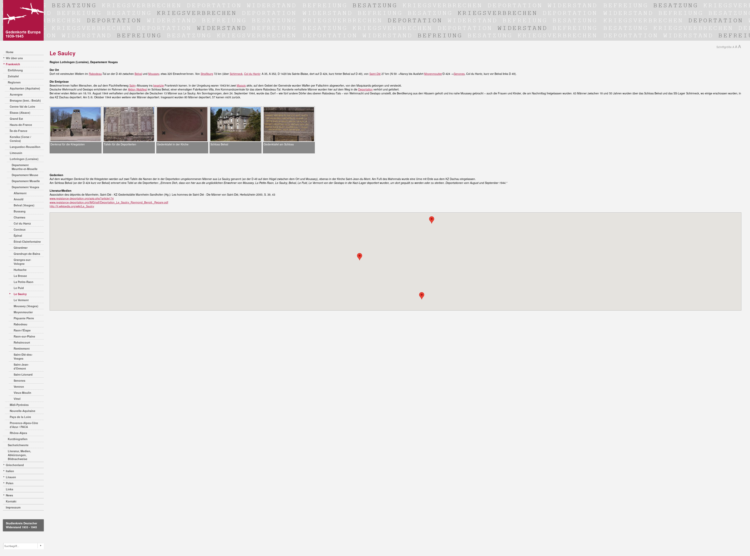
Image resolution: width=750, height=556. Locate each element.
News (9, 495)
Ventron (19, 387)
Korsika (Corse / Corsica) (20, 139)
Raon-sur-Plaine (24, 336)
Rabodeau (20, 324)
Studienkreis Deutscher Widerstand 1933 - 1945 (21, 525)
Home (9, 52)
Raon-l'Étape (22, 330)
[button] (421, 295)
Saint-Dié (375, 74)
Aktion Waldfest (137, 89)
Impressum (13, 507)
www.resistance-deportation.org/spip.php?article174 (82, 198)
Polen (9, 483)
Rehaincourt (22, 342)
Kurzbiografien (18, 439)
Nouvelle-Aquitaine (22, 411)
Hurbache (20, 270)
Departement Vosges (25, 187)
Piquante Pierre (24, 318)
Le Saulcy (20, 294)
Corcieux (20, 229)
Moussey (153, 74)
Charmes (19, 217)
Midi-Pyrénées (19, 405)
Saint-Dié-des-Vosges (23, 356)
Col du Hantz (22, 223)
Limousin (16, 153)
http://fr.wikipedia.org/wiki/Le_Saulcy (72, 206)
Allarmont (20, 193)
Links (9, 489)
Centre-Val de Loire (22, 106)
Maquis (241, 85)
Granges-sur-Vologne (22, 262)
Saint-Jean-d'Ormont (21, 366)
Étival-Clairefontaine (27, 242)
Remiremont (22, 348)
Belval (138, 74)
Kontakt (11, 501)
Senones (19, 380)
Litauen (11, 477)
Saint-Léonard (23, 374)
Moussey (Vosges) (26, 306)
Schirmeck (236, 74)
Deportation (365, 89)
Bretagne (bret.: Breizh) (25, 100)
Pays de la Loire (20, 417)
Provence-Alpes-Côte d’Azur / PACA (24, 425)
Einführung (15, 70)
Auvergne (16, 94)
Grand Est (16, 119)
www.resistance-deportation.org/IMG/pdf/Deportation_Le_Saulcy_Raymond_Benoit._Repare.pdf (109, 202)
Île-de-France (18, 131)
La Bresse (20, 276)
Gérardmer (21, 248)
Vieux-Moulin (22, 393)
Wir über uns (14, 58)
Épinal (18, 235)
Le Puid (19, 288)
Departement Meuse (25, 175)
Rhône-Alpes (18, 433)
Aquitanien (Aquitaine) (25, 88)
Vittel (17, 399)
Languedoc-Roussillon (25, 147)
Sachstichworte (18, 445)
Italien (10, 471)
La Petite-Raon (23, 282)
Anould (18, 199)
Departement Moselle (26, 181)
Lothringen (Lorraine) (24, 159)
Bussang (20, 211)
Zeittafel (13, 76)
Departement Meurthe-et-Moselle (25, 167)
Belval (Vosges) (24, 205)
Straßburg (207, 74)
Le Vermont (21, 300)
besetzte (158, 85)
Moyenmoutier (23, 312)
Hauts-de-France (21, 125)
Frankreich (13, 64)
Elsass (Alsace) (20, 113)
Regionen (14, 82)
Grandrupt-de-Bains (27, 254)
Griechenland (15, 465)
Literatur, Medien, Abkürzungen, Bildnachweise (19, 455)
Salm (132, 85)
